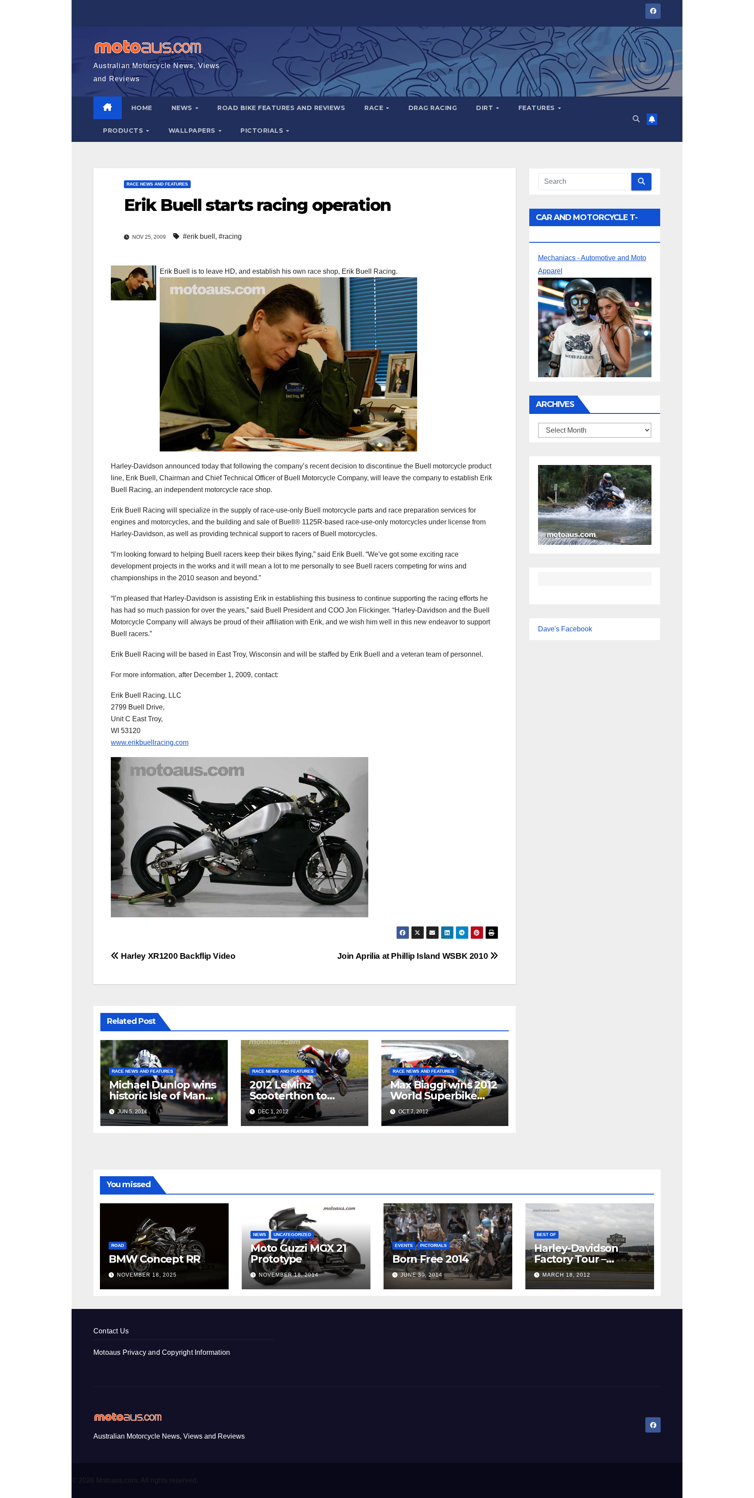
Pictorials (262, 130)
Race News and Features (157, 184)
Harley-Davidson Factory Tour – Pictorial (576, 1259)
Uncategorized (292, 1234)
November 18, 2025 (147, 1275)
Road (117, 1245)
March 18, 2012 (566, 1275)
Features (537, 108)
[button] (636, 119)
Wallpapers (193, 130)
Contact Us (111, 1331)
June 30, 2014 (421, 1275)
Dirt (485, 108)
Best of (546, 1234)
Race (374, 108)
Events (404, 1245)
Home (141, 108)
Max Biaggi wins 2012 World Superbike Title (443, 1095)
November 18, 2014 (289, 1275)
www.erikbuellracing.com (149, 742)
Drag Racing (432, 108)
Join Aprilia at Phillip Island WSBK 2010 (413, 956)
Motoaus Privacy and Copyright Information (161, 1352)
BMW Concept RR (154, 1259)
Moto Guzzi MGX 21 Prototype (298, 1253)
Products (124, 130)
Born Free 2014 (430, 1259)
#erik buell (199, 236)
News (183, 108)
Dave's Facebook (565, 629)
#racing (230, 236)
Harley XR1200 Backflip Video (177, 956)
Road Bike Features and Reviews (281, 108)
